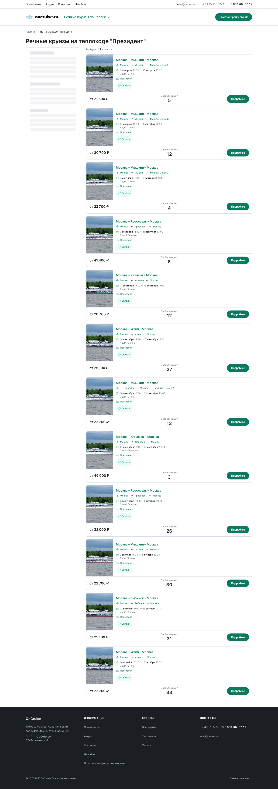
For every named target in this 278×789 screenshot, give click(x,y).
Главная (31, 31)
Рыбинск (139, 603)
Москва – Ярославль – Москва (138, 221)
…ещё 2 (164, 65)
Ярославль (141, 226)
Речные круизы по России (85, 17)
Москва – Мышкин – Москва (137, 60)
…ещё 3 (164, 118)
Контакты (64, 4)
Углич (138, 334)
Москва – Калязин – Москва (137, 275)
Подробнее (238, 98)
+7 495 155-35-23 (214, 4)
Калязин (139, 280)
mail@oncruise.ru (187, 4)
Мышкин (139, 65)
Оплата (146, 745)
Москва (124, 65)
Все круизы (149, 727)
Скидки (126, 85)
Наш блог (81, 4)
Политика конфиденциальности (104, 763)
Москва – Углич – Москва (134, 329)
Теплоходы (149, 736)
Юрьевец (140, 441)
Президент (126, 78)
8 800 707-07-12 (241, 4)
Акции (50, 4)
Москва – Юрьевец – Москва (137, 437)
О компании (33, 4)
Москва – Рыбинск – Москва (137, 598)
